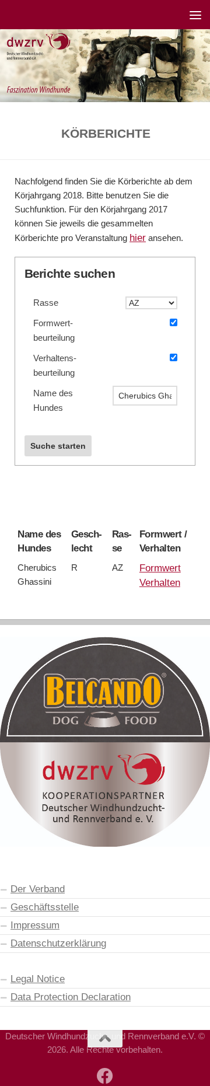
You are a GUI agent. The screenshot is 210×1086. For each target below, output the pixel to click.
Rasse (45, 303)
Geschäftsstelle (44, 907)
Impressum (35, 925)
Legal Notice (37, 978)
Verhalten (159, 582)
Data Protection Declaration (70, 996)
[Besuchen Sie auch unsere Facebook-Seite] (105, 1076)
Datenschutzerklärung (58, 943)
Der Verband (37, 889)
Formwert (160, 568)
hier (138, 237)
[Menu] (195, 14)
